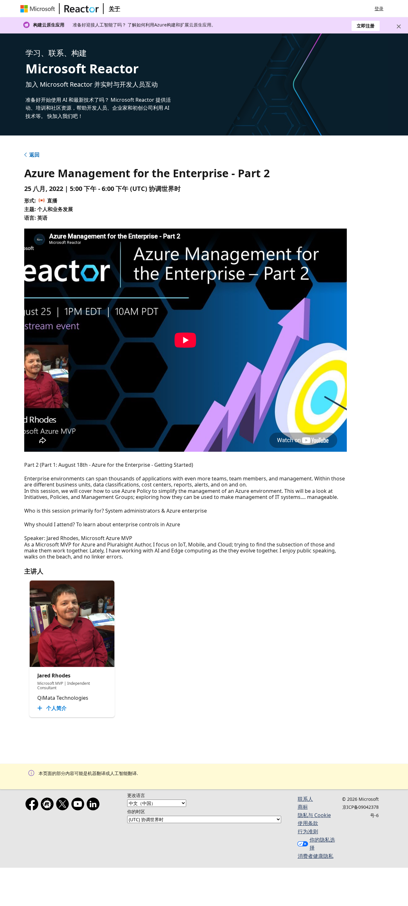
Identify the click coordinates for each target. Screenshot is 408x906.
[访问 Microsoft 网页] (38, 8)
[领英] (94, 805)
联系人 (305, 798)
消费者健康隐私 (315, 855)
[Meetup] (48, 805)
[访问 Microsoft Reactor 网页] (81, 8)
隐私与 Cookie (314, 815)
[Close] (399, 26)
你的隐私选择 (322, 843)
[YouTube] (79, 805)
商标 (303, 806)
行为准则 (308, 831)
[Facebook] (33, 805)
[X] (63, 805)
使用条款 (308, 823)
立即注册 (366, 26)
